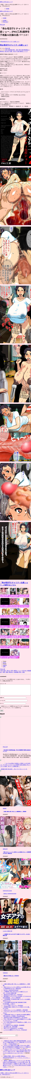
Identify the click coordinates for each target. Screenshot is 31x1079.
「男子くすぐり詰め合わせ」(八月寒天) (13, 1028)
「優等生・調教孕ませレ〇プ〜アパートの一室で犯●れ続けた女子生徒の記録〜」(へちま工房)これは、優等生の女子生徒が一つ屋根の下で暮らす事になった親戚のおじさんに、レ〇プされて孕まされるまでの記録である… (17, 1063)
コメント (3, 683)
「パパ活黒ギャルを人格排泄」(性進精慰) (13, 1025)
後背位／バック (18, 670)
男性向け (11, 672)
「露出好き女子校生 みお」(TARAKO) (11, 975)
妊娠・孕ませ (6, 670)
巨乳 (12, 670)
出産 (1, 670)
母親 (7, 672)
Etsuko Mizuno (13, 1044)
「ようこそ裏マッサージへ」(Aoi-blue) (13, 1005)
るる (24, 1048)
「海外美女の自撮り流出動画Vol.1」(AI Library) (15, 1017)
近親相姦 (16, 672)
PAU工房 (7, 48)
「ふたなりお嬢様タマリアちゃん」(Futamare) (15, 1029)
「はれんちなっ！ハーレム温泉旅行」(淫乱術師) (15, 1010)
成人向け (24, 670)
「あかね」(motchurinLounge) (9, 893)
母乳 (4, 672)
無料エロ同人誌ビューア (6, 1)
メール (2, 700)
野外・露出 (22, 672)
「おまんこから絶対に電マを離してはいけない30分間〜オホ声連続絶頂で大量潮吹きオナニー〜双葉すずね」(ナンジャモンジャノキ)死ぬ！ (17, 1047)
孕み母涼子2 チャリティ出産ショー (14, 45)
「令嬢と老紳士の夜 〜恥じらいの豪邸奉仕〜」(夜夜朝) (14, 811)
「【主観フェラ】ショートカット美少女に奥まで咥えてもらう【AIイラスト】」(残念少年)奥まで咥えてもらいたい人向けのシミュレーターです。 (17, 1051)
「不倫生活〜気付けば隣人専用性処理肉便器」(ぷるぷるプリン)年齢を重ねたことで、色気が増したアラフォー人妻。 (17, 1042)
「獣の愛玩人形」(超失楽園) (10, 1026)
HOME (4, 18)
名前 (2, 697)
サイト (1, 703)
